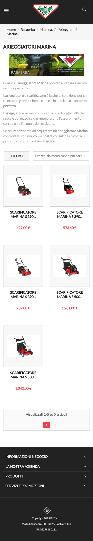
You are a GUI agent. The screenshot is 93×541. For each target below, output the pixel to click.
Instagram (47, 510)
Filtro (17, 156)
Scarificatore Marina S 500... (70, 294)
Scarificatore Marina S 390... (23, 214)
